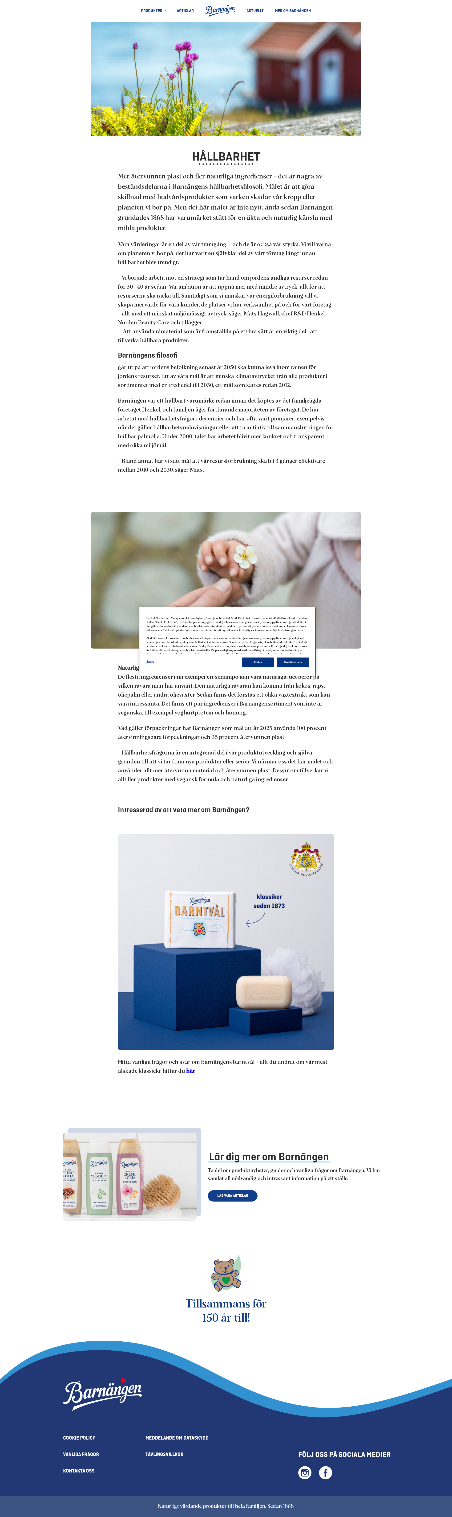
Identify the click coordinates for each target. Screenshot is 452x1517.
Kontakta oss (79, 1471)
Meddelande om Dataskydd (177, 1438)
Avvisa (257, 662)
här (191, 1071)
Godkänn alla (293, 662)
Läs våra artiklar (232, 1196)
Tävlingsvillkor (164, 1454)
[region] (227, 641)
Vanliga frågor (81, 1454)
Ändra (150, 662)
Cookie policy (79, 1438)
